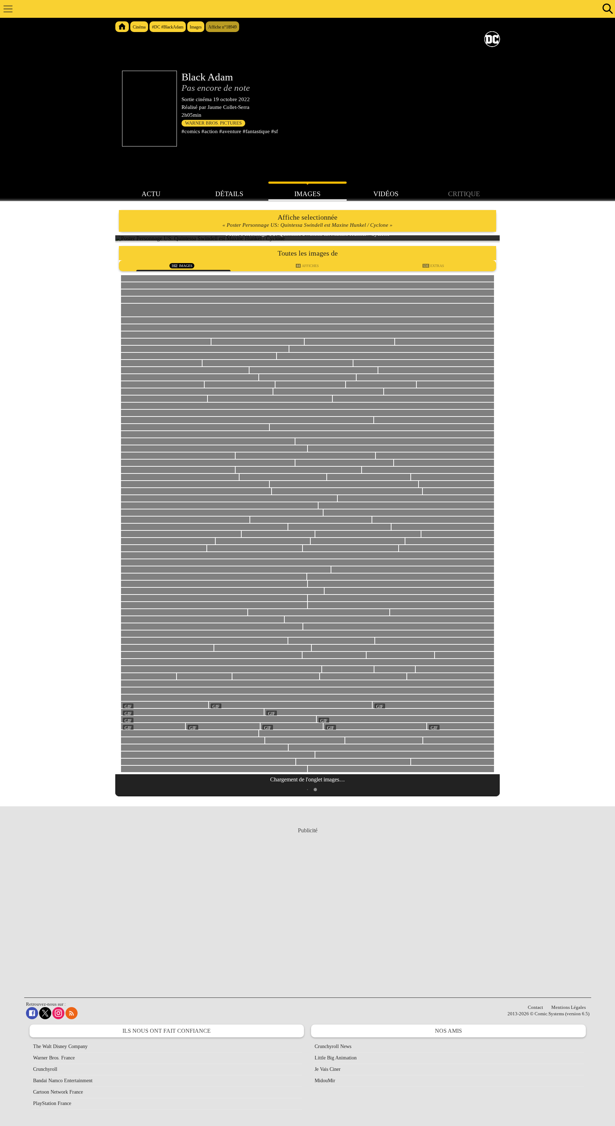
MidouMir (325, 1080)
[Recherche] (606, 9)
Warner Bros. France (54, 1057)
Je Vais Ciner (328, 1069)
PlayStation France (52, 1103)
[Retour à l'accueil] (304, 9)
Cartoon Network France (58, 1092)
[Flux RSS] (71, 1013)
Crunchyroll (45, 1069)
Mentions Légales (568, 1007)
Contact (535, 1007)
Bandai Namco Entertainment (63, 1080)
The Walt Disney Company (60, 1046)
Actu (151, 194)
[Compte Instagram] (58, 1013)
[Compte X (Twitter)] (45, 1013)
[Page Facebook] (32, 1013)
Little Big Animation (336, 1057)
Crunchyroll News (333, 1046)
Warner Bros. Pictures (213, 123)
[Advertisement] (307, 905)
